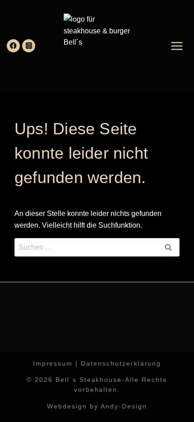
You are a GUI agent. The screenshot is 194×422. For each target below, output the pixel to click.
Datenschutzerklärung (121, 363)
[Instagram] (28, 45)
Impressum (53, 363)
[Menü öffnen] (176, 46)
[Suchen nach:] (97, 247)
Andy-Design (124, 406)
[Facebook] (13, 45)
